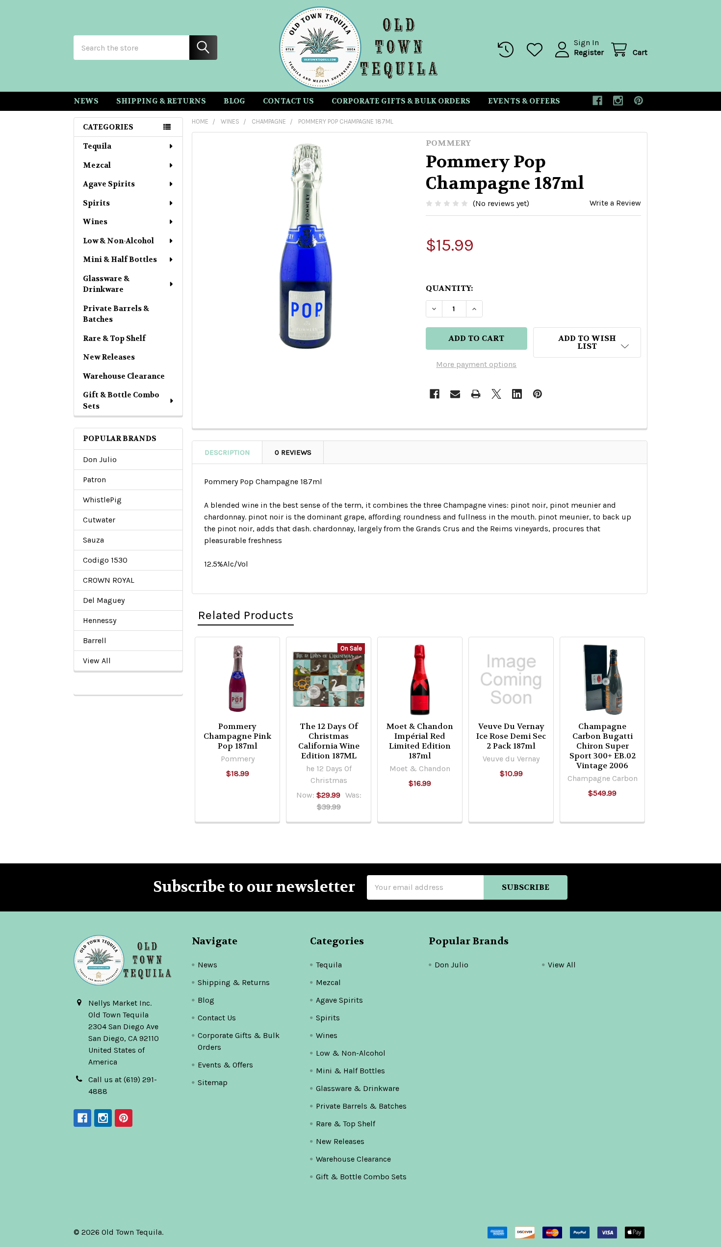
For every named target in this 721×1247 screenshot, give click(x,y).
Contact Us (288, 101)
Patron (94, 479)
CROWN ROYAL (108, 580)
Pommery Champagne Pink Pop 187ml (237, 736)
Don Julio (100, 459)
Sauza (93, 540)
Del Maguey (104, 600)
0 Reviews (293, 452)
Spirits (96, 203)
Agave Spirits (109, 184)
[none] (306, 246)
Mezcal (97, 165)
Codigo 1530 (105, 560)
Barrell (94, 640)
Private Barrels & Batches (116, 314)
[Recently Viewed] (507, 49)
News (86, 101)
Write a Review (615, 203)
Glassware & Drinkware (106, 284)
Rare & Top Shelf (114, 338)
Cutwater (99, 519)
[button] (587, 342)
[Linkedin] (517, 394)
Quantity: (449, 288)
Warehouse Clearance (124, 376)
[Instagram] (618, 100)
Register (589, 52)
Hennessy (99, 620)
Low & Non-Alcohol (118, 241)
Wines (95, 222)
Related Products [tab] (246, 615)
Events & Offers (524, 101)
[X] (496, 394)
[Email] (455, 394)
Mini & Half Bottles (120, 259)
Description (227, 452)
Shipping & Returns (161, 101)
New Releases (109, 357)
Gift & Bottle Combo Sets (121, 400)
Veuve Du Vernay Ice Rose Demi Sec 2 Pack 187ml (511, 736)
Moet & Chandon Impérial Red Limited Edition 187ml (419, 741)
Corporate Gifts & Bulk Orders (401, 101)
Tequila (97, 146)
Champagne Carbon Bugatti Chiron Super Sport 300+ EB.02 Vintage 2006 (602, 746)
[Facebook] (597, 100)
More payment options (476, 364)
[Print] (476, 394)
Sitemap (213, 1082)
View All (97, 660)
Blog (234, 101)
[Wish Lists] (536, 49)
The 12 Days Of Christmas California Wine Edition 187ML (329, 741)
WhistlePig (102, 499)
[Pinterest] (638, 100)
